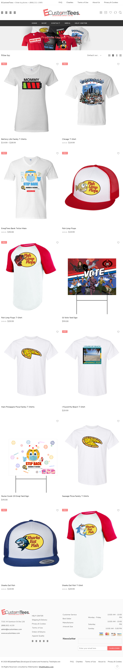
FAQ (60, 2)
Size (3, 63)
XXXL (10, 107)
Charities (69, 2)
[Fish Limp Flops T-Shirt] (31, 276)
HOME (34, 23)
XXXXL (10, 110)
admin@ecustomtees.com (11, 629)
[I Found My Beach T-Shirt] (92, 366)
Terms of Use (82, 2)
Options (65, 241)
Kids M (71, 88)
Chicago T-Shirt (69, 139)
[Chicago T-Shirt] (92, 98)
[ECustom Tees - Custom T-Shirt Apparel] (61, 13)
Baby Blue (69, 155)
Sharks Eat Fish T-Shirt (72, 585)
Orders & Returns (38, 632)
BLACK (7, 244)
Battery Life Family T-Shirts (14, 139)
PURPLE (7, 252)
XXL (10, 103)
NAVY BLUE (8, 267)
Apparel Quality (38, 636)
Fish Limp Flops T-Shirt (11, 317)
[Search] (120, 12)
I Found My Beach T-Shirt (73, 406)
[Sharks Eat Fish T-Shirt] (92, 544)
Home (61, 40)
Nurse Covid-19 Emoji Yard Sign (15, 496)
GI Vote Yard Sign (70, 244)
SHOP (44, 23)
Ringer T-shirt (7, 278)
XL (11, 96)
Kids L (71, 85)
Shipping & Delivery (39, 620)
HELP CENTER (81, 23)
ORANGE (8, 248)
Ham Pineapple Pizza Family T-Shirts (17, 406)
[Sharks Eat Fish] (31, 544)
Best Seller (67, 618)
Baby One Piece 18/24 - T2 (10, 70)
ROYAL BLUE (7, 259)
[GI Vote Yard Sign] (92, 276)
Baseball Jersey (8, 275)
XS (11, 99)
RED (69, 163)
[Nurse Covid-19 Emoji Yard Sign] (31, 455)
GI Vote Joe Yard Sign (70, 248)
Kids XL (71, 96)
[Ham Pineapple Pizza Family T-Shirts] (31, 366)
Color (3, 152)
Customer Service (70, 614)
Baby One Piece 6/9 (10, 77)
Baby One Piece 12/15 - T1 (10, 66)
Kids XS (71, 99)
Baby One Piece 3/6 (10, 73)
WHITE (7, 155)
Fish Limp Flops (69, 228)
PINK (69, 159)
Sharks (4, 540)
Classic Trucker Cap (69, 171)
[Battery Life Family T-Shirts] (31, 98)
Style (64, 167)
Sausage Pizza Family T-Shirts (75, 496)
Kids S (71, 92)
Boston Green (7, 263)
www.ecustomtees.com (10, 633)
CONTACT (55, 23)
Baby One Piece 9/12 (11, 81)
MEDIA (67, 23)
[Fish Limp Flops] (92, 187)
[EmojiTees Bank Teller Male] (31, 187)
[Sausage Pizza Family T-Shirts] (92, 455)
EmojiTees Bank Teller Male (14, 228)
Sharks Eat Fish (8, 585)
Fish (63, 175)
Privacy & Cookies (111, 2)
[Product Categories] (100, 12)
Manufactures (68, 622)
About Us (96, 2)
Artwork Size (68, 626)
